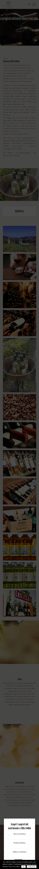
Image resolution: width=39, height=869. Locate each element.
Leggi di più (31, 866)
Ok (23, 866)
